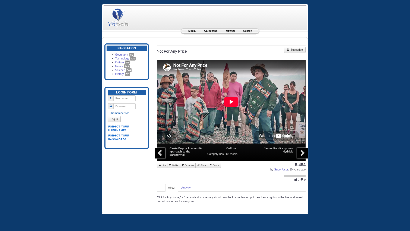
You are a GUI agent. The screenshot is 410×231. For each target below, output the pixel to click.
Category (212, 153)
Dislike (175, 165)
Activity (186, 187)
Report (216, 165)
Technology (125, 58)
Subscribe (296, 49)
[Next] (302, 153)
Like (163, 165)
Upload (230, 30)
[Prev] (160, 153)
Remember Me (120, 113)
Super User (281, 169)
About (171, 187)
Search (247, 30)
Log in (114, 119)
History (122, 74)
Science (123, 70)
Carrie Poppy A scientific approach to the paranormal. (186, 151)
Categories (211, 30)
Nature (122, 66)
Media (192, 30)
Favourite (189, 165)
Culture (122, 62)
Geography (124, 54)
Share (203, 165)
